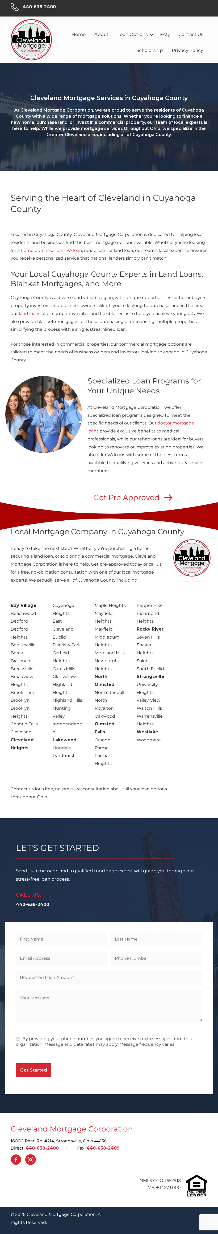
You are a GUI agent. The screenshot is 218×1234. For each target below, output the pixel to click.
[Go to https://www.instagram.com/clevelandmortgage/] (30, 1160)
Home (79, 34)
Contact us (22, 788)
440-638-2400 (42, 1148)
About (101, 34)
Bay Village (23, 605)
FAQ (165, 34)
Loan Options (132, 34)
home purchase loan (42, 250)
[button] (152, 35)
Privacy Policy (187, 50)
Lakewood (65, 739)
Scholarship (149, 50)
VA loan (74, 250)
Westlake (147, 731)
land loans (29, 313)
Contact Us (190, 34)
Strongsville (150, 676)
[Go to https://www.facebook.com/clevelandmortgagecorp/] (16, 1160)
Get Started (33, 1070)
